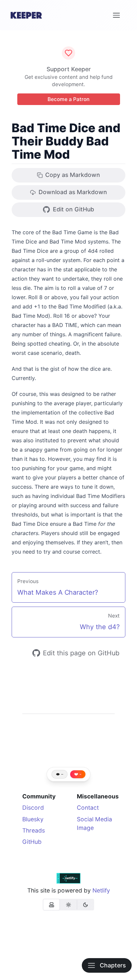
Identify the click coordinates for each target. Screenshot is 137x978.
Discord (33, 807)
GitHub (32, 841)
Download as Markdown (73, 192)
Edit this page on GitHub (81, 653)
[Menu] (116, 15)
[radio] (51, 904)
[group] (68, 904)
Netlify (101, 890)
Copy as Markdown (72, 174)
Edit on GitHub (73, 209)
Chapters (113, 965)
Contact (88, 807)
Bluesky (33, 819)
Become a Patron (68, 99)
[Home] (26, 15)
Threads (33, 830)
